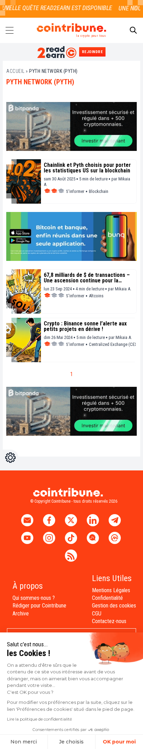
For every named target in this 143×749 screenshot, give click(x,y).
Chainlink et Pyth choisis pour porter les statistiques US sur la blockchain (87, 167)
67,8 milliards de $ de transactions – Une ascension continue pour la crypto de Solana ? (87, 277)
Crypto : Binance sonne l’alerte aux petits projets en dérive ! (85, 326)
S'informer (75, 191)
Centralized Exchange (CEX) (113, 344)
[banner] (71, 126)
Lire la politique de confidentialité (39, 719)
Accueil (15, 71)
